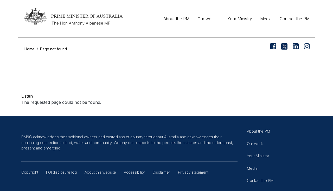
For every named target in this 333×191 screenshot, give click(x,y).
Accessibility (134, 172)
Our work (206, 18)
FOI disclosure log (61, 172)
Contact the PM (295, 18)
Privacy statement (193, 172)
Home (29, 49)
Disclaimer (161, 172)
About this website (100, 172)
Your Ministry (239, 18)
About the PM (176, 18)
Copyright (29, 172)
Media (266, 18)
